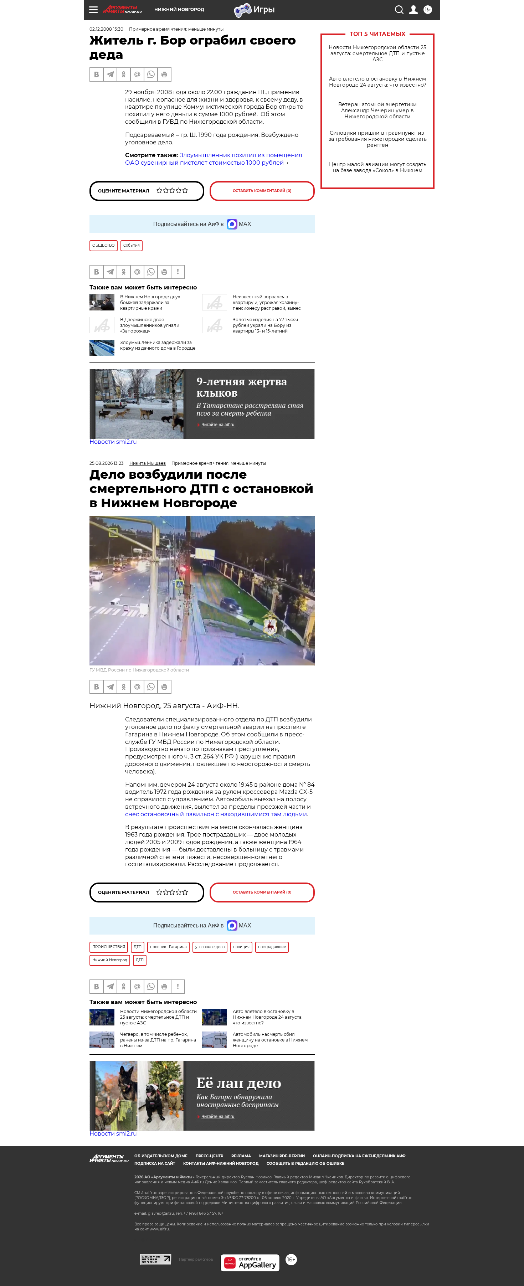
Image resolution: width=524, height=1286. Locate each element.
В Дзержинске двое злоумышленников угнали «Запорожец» (149, 325)
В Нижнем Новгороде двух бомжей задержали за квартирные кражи (150, 302)
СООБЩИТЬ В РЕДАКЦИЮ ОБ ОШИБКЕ (305, 1163)
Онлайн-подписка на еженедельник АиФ (359, 1156)
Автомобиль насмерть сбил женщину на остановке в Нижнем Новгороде (270, 1040)
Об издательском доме (160, 1156)
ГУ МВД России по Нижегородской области (139, 670)
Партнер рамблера (196, 1259)
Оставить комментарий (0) (262, 191)
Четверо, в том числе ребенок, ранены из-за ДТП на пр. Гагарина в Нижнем (158, 1040)
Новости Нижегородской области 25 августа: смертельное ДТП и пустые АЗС (377, 54)
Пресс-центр (209, 1156)
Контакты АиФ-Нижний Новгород (220, 1163)
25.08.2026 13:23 (106, 463)
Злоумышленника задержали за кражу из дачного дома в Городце (157, 345)
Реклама (241, 1156)
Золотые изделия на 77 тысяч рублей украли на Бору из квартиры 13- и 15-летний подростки (250, 328)
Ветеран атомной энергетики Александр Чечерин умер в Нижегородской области (377, 111)
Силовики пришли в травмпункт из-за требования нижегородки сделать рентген (378, 139)
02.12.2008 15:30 (106, 29)
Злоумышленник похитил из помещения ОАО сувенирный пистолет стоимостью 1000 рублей (213, 159)
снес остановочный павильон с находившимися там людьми (216, 814)
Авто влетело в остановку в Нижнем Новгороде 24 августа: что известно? (377, 82)
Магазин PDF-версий (282, 1156)
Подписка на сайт (154, 1163)
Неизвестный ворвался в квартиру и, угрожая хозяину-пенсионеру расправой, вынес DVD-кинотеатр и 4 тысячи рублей (251, 305)
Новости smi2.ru (113, 441)
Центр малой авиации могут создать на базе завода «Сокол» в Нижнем (377, 167)
